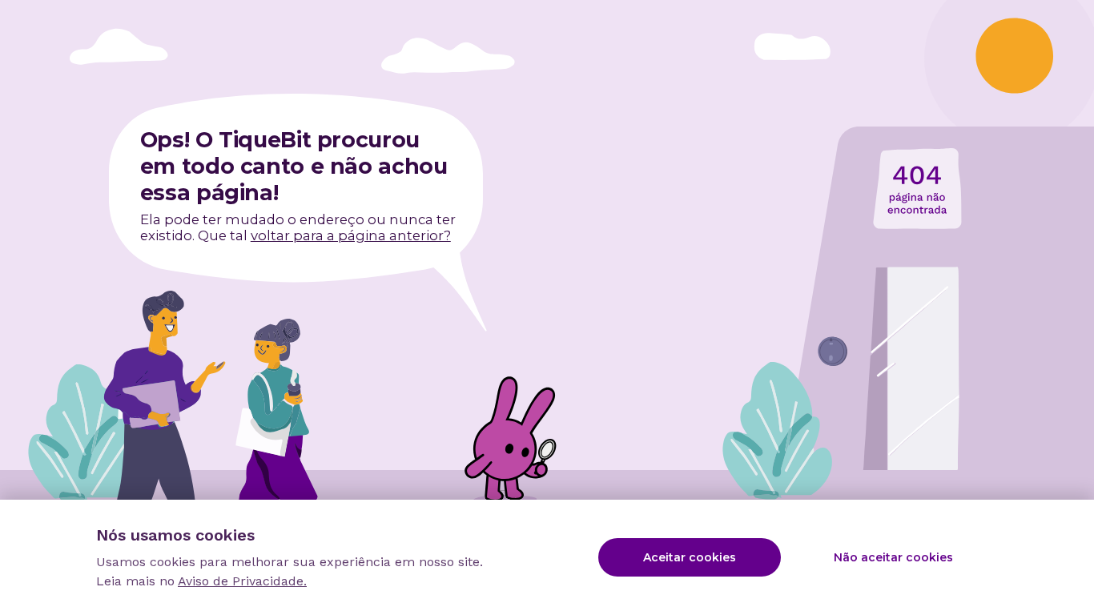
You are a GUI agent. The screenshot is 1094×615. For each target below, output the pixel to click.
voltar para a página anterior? (351, 235)
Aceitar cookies (689, 557)
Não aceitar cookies (893, 557)
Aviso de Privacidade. (242, 581)
